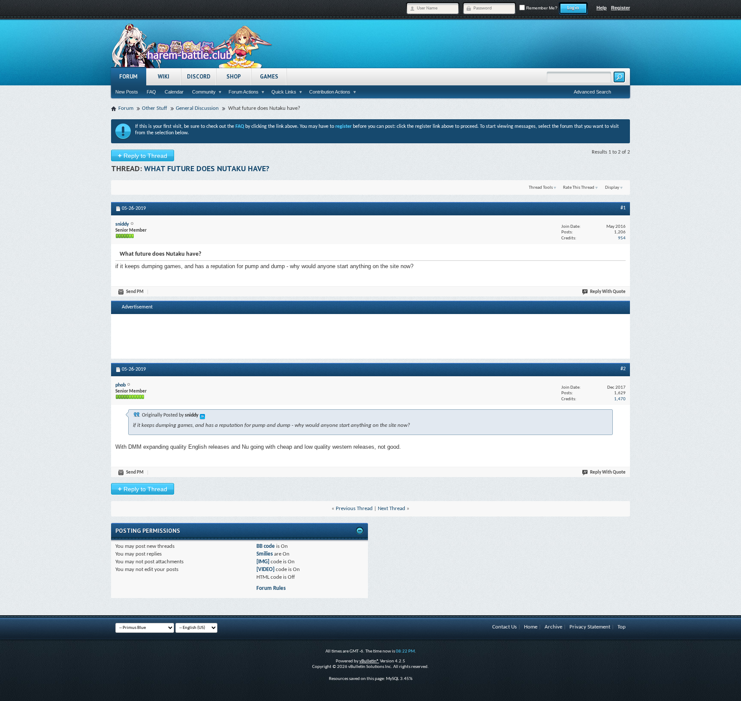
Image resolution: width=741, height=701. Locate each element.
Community (204, 91)
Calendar (174, 91)
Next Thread (391, 508)
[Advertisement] (370, 335)
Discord (199, 76)
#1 (623, 208)
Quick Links (283, 91)
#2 (623, 369)
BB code (265, 546)
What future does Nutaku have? (206, 168)
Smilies (264, 554)
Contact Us (504, 627)
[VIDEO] (265, 569)
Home (530, 627)
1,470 (620, 399)
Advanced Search (592, 91)
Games (269, 76)
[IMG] (262, 562)
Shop (233, 76)
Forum (128, 76)
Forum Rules (271, 588)
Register (620, 7)
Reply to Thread (142, 155)
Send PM (135, 292)
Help (601, 7)
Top (622, 627)
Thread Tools (541, 187)
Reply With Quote (608, 292)
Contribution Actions (329, 91)
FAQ (151, 91)
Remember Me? (541, 8)
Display (612, 187)
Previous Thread (354, 508)
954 (622, 238)
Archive (553, 627)
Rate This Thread (578, 187)
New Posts (126, 91)
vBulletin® (369, 661)
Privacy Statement (589, 627)
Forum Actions (244, 91)
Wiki (163, 76)
